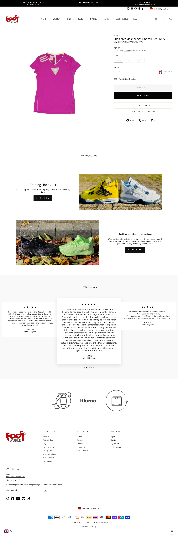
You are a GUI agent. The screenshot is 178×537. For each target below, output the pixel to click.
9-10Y (118, 60)
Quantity (119, 67)
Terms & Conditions (50, 454)
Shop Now (42, 198)
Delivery (80, 436)
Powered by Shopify (89, 526)
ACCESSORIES (122, 19)
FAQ (44, 444)
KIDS (69, 19)
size (116, 56)
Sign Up (114, 436)
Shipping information (143, 112)
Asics (117, 35)
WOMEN (57, 19)
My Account (115, 444)
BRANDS (93, 19)
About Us (46, 436)
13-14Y (129, 60)
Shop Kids (135, 250)
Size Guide (167, 71)
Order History (116, 447)
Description (143, 105)
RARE (80, 19)
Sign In (113, 440)
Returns (79, 440)
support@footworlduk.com (15, 476)
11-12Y (139, 60)
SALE (135, 19)
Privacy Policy (48, 451)
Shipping (127, 50)
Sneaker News (48, 461)
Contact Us (81, 447)
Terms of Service (49, 458)
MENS (44, 19)
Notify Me (143, 95)
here (150, 243)
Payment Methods (49, 447)
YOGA (106, 19)
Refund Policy (48, 440)
